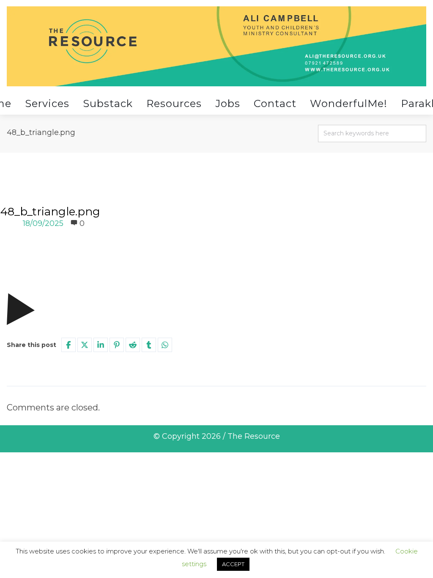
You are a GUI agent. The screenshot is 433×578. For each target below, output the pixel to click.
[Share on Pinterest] (116, 345)
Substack (108, 103)
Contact (275, 103)
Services (47, 103)
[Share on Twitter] (84, 345)
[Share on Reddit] (133, 345)
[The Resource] (216, 46)
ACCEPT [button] (233, 564)
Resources (174, 103)
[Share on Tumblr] (149, 345)
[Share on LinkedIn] (100, 345)
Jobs (227, 103)
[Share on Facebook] (68, 345)
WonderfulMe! (348, 103)
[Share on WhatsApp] (165, 345)
